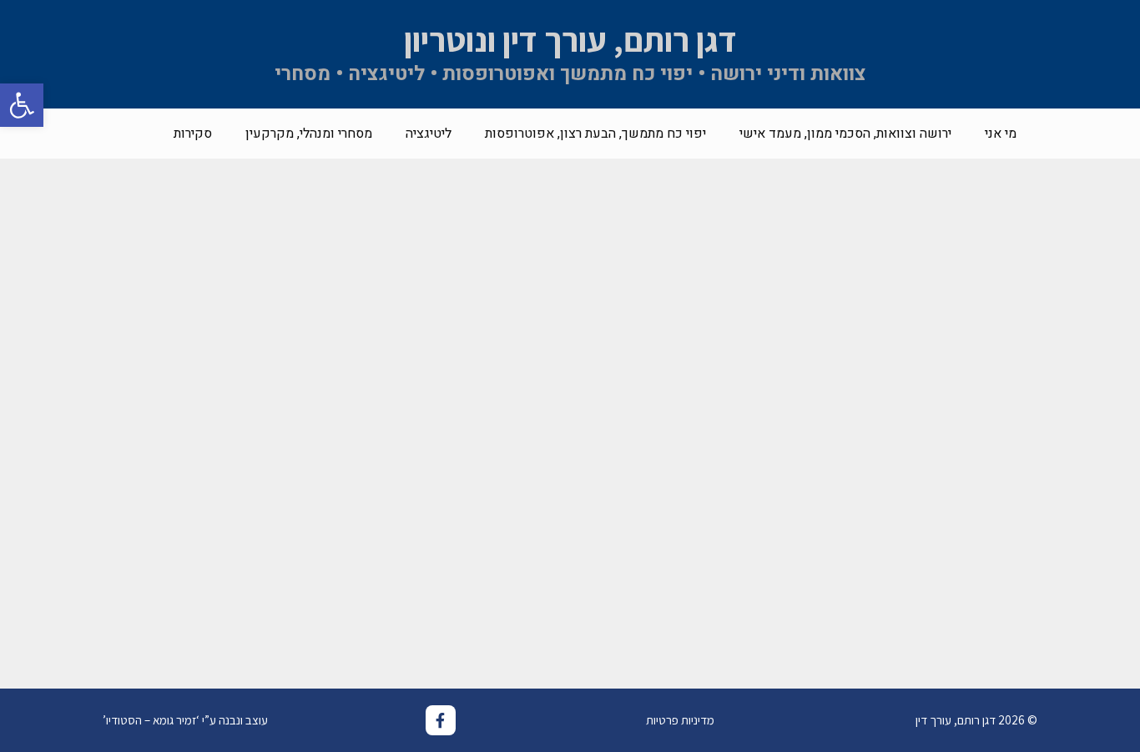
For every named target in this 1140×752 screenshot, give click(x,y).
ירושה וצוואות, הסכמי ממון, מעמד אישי (845, 134)
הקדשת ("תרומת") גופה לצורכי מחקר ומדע (195, 552)
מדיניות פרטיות (680, 720)
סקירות (193, 134)
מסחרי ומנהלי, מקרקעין (308, 134)
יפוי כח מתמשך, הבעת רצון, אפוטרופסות (595, 134)
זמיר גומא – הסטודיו (151, 720)
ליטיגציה (428, 134)
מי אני (1000, 134)
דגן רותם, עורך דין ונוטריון (570, 39)
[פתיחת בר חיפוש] (132, 134)
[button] (21, 105)
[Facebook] (441, 720)
